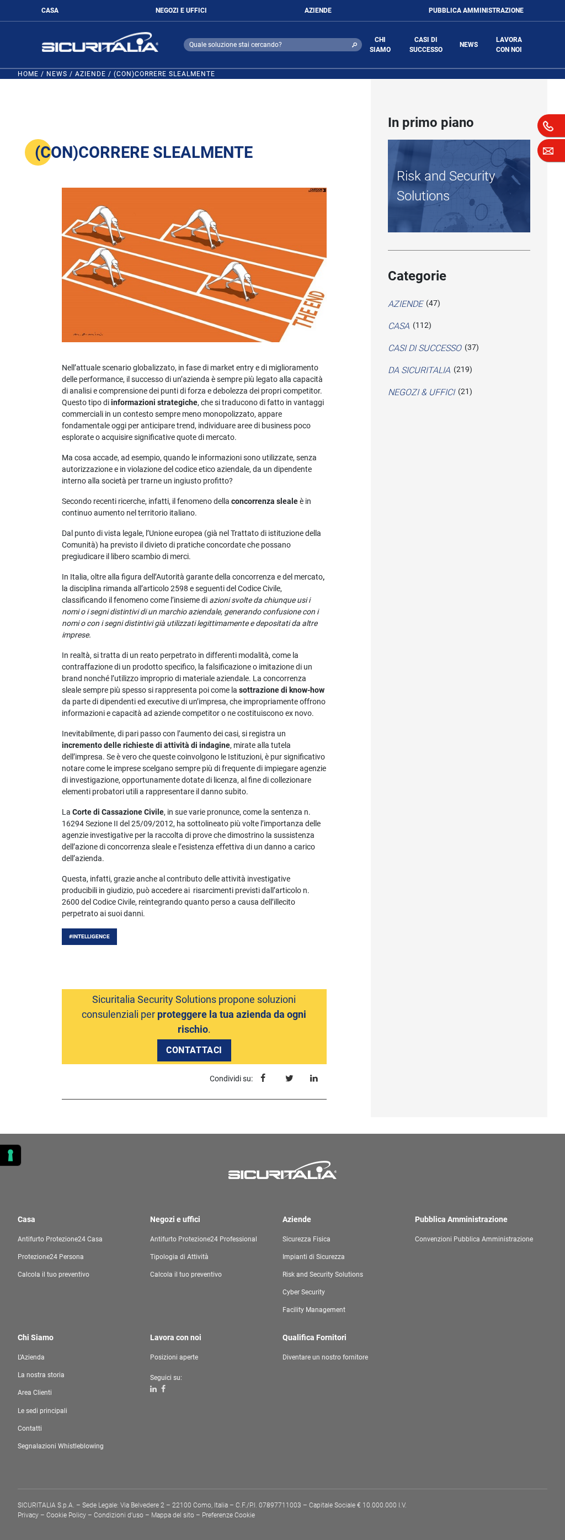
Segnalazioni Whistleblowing (61, 1446)
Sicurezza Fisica (306, 1239)
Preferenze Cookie (228, 1515)
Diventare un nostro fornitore (325, 1357)
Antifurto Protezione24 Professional (203, 1239)
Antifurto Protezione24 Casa (60, 1239)
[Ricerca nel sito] (354, 45)
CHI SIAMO (380, 45)
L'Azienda (31, 1357)
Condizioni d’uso (118, 1515)
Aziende (90, 74)
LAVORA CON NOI (509, 45)
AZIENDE (318, 10)
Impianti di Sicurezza (313, 1257)
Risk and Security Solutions (446, 186)
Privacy (28, 1515)
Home (28, 74)
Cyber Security (303, 1292)
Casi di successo (424, 348)
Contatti (30, 1428)
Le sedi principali (42, 1411)
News (56, 74)
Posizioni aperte (174, 1357)
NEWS (469, 45)
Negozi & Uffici (421, 392)
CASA (49, 10)
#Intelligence (89, 936)
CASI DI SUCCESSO (426, 45)
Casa (398, 326)
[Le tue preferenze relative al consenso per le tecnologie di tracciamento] (10, 1155)
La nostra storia (41, 1375)
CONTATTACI (194, 1050)
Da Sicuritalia (419, 370)
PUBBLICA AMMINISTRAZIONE (476, 10)
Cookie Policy (66, 1515)
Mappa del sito (172, 1515)
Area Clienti (35, 1392)
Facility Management (313, 1310)
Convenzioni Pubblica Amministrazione (474, 1239)
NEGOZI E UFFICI (181, 10)
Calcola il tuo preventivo (53, 1274)
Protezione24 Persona (51, 1257)
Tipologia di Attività (179, 1257)
